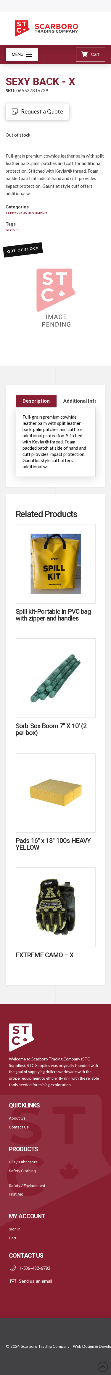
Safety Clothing (22, 1170)
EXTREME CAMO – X (45, 955)
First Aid (16, 1194)
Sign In (14, 1229)
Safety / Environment (27, 1185)
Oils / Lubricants (23, 1161)
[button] (22, 54)
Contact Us (19, 1127)
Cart (12, 1237)
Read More (56, 592)
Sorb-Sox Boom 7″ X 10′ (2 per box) (51, 729)
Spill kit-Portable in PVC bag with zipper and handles (53, 615)
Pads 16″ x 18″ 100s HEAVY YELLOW (53, 844)
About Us (17, 1118)
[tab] (36, 401)
